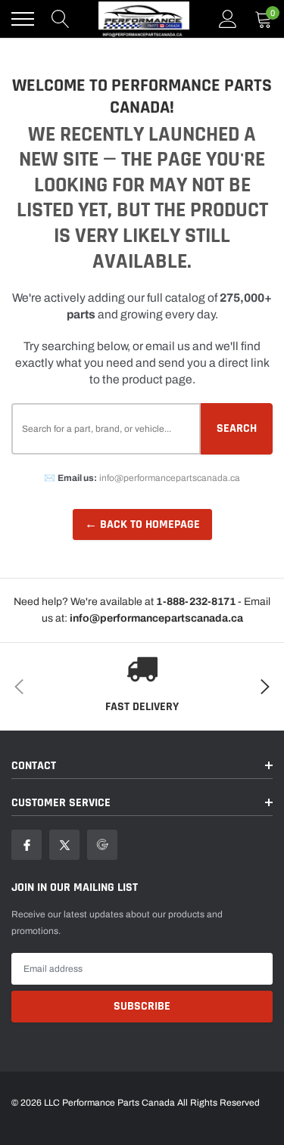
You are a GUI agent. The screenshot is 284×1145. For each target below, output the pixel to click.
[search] (60, 19)
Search (237, 428)
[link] (26, 845)
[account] (228, 19)
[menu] (22, 19)
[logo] (143, 19)
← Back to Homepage (142, 524)
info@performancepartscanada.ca (169, 478)
